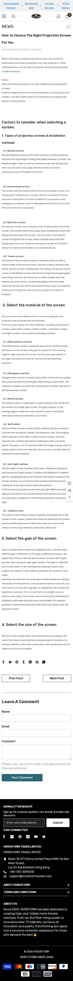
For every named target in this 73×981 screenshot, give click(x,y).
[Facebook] (3, 661)
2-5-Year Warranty (49, 5)
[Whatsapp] (43, 661)
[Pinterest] (16, 661)
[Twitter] (10, 661)
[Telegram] (30, 661)
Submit (58, 822)
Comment (8, 741)
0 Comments (35, 49)
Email (5, 726)
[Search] (13, 16)
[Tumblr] (23, 661)
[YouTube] (36, 836)
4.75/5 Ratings (66, 5)
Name (6, 711)
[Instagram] (12, 836)
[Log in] (58, 16)
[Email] (37, 661)
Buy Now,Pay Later (31, 5)
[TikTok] (28, 836)
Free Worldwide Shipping (11, 5)
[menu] (4, 16)
